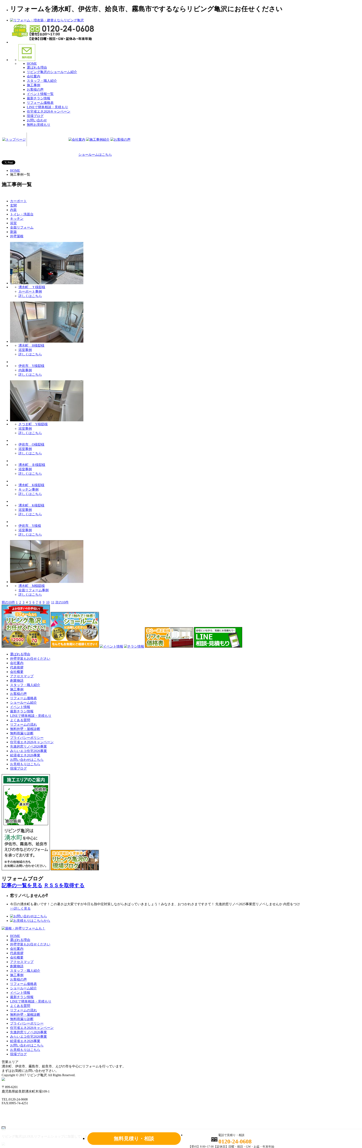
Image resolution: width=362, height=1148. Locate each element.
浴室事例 (25, 350)
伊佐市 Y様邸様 (31, 366)
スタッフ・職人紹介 (42, 80)
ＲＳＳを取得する (64, 885)
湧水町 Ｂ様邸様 (31, 465)
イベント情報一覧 (40, 94)
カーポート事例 (30, 291)
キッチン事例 (28, 489)
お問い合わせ (37, 120)
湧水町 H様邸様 (31, 345)
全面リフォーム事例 (33, 590)
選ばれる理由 (37, 67)
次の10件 (62, 602)
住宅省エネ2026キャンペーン (48, 111)
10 (47, 602)
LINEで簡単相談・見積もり (47, 107)
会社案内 (33, 76)
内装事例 (25, 370)
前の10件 (8, 602)
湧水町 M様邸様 (31, 585)
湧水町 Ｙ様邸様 (31, 287)
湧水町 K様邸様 (31, 485)
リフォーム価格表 (40, 102)
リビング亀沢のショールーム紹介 (52, 72)
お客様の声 (35, 89)
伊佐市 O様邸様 (31, 444)
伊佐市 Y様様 (29, 525)
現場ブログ (35, 116)
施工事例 (33, 85)
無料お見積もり (38, 124)
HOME (32, 63)
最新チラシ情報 (38, 98)
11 (52, 602)
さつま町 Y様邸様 (33, 424)
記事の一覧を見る (22, 885)
